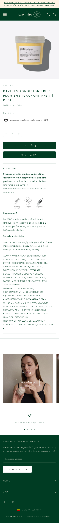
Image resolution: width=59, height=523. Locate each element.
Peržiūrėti (28, 383)
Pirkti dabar (29, 155)
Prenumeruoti (17, 469)
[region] (29, 418)
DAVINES (8, 86)
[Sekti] (4, 502)
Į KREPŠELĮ (29, 145)
